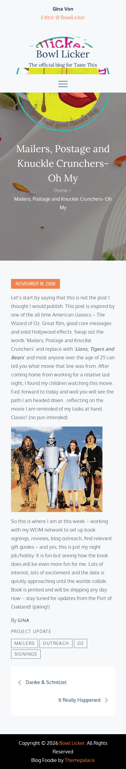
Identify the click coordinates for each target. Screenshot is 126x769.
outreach (56, 643)
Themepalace (80, 760)
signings (25, 654)
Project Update (31, 631)
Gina (24, 620)
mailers (24, 643)
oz (80, 643)
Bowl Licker (63, 54)
